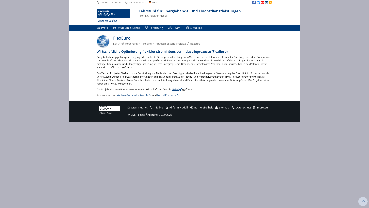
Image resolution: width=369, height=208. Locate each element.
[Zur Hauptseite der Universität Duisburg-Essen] (113, 16)
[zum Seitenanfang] (363, 201)
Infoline (158, 107)
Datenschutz (243, 107)
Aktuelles (196, 28)
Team (176, 28)
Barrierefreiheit (203, 107)
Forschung (156, 28)
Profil (104, 28)
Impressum (263, 107)
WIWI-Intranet (139, 107)
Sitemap (224, 107)
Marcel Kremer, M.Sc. (168, 95)
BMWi (175, 89)
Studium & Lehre (129, 28)
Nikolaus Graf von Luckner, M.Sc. (134, 95)
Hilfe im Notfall (178, 107)
